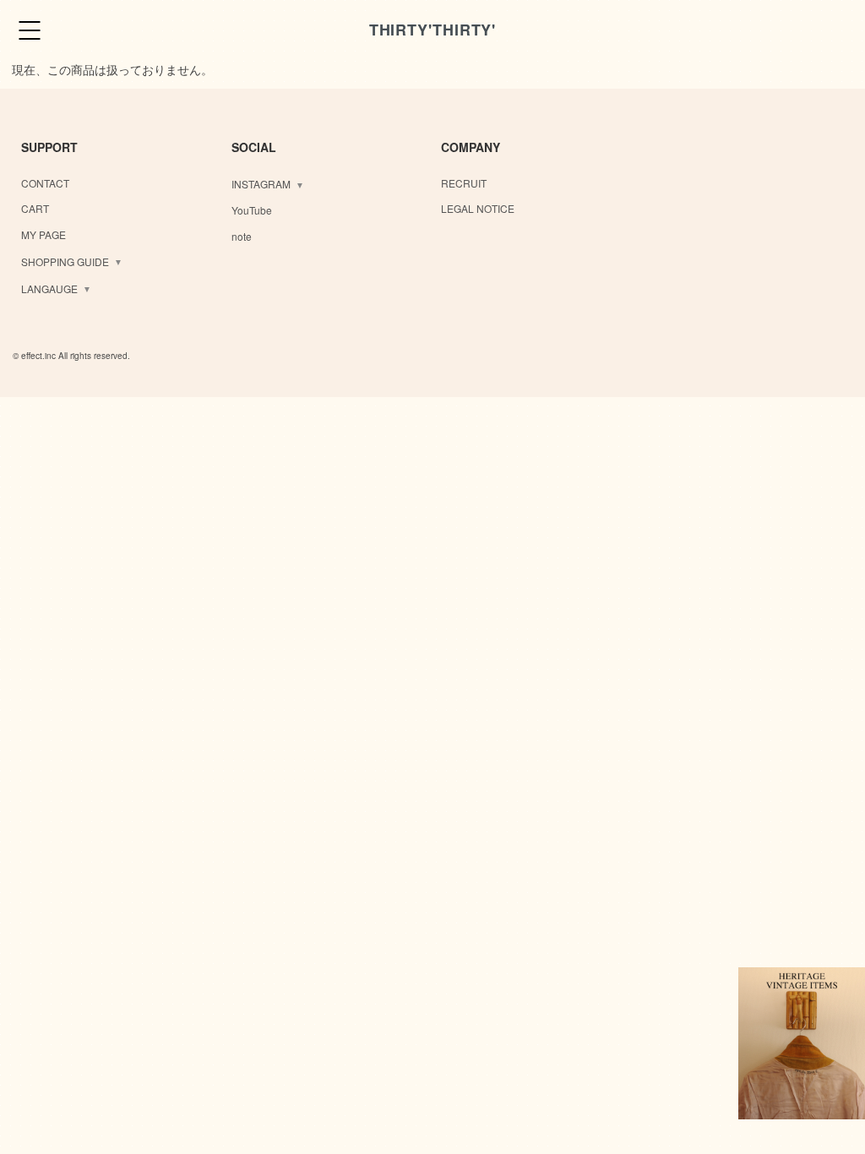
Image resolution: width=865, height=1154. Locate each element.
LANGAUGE (49, 288)
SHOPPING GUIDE (65, 261)
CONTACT (45, 183)
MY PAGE (43, 234)
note (241, 236)
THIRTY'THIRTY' (433, 30)
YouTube (251, 210)
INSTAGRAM (261, 184)
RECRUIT (464, 183)
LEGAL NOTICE (477, 208)
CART (35, 208)
